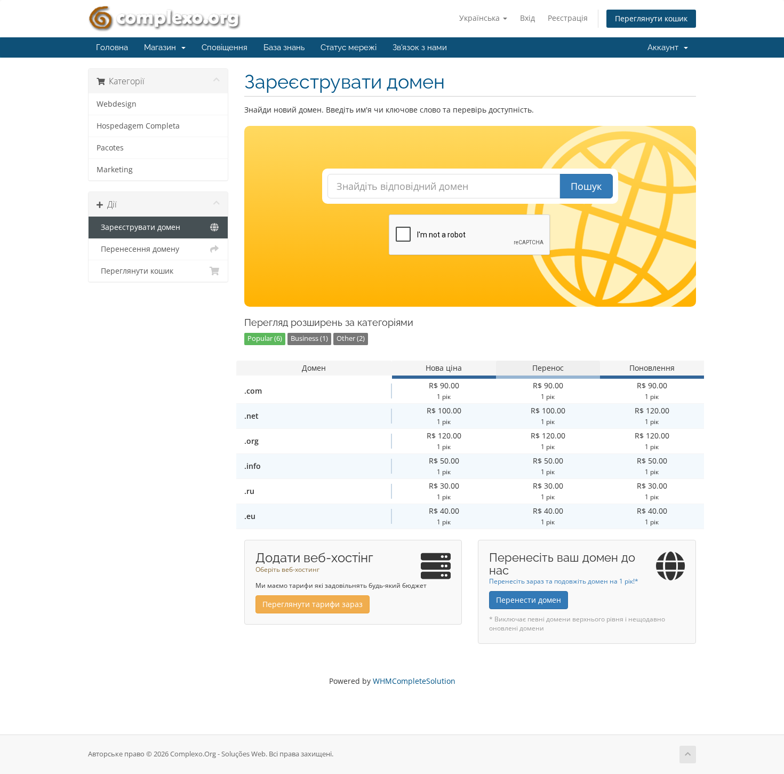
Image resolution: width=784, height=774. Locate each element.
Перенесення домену (138, 249)
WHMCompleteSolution (414, 681)
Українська (480, 18)
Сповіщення (224, 47)
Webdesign (117, 104)
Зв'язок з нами (420, 47)
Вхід (527, 18)
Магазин (162, 47)
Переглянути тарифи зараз (312, 604)
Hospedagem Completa (138, 126)
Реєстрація (568, 18)
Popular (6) (264, 338)
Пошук (586, 186)
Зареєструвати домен (138, 227)
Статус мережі (349, 47)
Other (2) (351, 338)
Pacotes (110, 148)
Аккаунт (665, 47)
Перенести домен (528, 600)
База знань (284, 47)
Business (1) (309, 338)
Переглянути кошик (651, 18)
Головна (112, 47)
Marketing (115, 169)
